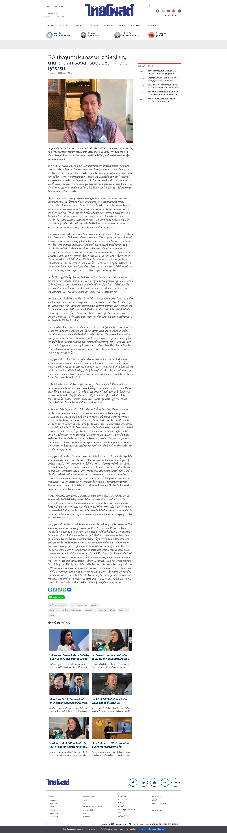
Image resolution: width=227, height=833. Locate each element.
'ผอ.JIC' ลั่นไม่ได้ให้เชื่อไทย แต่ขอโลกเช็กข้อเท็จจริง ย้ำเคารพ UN (110, 701)
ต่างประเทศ (108, 25)
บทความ (52, 807)
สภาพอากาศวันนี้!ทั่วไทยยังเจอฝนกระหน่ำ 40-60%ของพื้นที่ (161, 100)
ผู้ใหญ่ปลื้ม (160, 35)
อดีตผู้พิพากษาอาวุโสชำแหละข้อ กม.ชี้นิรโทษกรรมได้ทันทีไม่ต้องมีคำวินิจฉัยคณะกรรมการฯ (163, 93)
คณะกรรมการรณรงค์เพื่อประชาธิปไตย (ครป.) (65, 610)
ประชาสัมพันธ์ (88, 810)
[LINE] (175, 783)
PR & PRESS (157, 797)
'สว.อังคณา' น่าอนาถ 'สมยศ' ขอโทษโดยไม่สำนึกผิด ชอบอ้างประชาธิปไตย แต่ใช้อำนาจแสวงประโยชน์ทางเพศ (110, 659)
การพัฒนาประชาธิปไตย (79, 605)
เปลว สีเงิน (64, 25)
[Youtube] (168, 11)
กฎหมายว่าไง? (93, 35)
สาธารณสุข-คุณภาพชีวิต (126, 809)
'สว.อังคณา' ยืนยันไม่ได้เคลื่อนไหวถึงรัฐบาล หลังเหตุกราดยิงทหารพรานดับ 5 (68, 746)
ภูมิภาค (85, 813)
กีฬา (84, 803)
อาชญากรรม (122, 799)
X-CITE (120, 803)
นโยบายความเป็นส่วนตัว (156, 829)
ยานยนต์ (121, 806)
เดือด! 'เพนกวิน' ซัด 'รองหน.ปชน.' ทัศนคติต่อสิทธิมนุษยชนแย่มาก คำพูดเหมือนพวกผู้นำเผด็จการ (68, 702)
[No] (224, 829)
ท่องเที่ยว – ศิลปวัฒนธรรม (93, 807)
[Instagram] (174, 11)
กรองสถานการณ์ (89, 797)
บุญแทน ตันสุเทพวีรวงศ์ (107, 610)
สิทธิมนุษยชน (124, 610)
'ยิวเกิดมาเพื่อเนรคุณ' (62, 35)
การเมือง (50, 25)
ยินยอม (141, 829)
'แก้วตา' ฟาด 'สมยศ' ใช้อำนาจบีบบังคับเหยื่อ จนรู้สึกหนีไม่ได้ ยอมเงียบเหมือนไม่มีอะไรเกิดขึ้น (69, 659)
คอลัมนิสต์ (79, 25)
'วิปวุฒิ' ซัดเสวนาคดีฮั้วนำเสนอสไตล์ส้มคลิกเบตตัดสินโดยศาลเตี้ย (110, 745)
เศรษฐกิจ (94, 25)
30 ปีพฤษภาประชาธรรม (57, 605)
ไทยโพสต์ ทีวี (152, 25)
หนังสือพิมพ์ (136, 25)
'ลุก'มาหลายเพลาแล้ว (130, 35)
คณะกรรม (94, 605)
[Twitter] (163, 11)
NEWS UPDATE (147, 66)
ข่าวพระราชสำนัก (55, 813)
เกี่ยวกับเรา (156, 800)
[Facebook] (157, 11)
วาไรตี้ (85, 800)
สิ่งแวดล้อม (87, 817)
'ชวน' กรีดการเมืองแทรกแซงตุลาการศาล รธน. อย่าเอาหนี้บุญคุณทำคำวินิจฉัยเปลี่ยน (163, 72)
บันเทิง (122, 25)
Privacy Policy (158, 810)
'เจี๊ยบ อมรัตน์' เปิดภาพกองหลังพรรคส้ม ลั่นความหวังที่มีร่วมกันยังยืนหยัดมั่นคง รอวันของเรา (163, 86)
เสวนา (51, 615)
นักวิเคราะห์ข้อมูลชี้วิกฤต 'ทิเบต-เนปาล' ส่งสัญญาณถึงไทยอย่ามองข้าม (163, 79)
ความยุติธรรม (89, 610)
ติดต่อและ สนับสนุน (159, 803)
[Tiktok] (179, 11)
